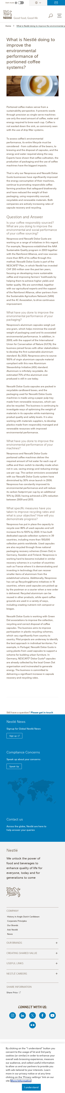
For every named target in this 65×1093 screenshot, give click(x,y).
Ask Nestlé (12, 929)
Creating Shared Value (32, 953)
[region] (32, 1068)
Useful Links (32, 963)
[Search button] (52, 15)
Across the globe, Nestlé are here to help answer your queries (26, 828)
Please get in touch (42, 712)
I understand (31, 1087)
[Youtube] (52, 1015)
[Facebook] (42, 1015)
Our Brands (12, 925)
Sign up (13, 735)
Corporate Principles (17, 920)
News (10, 934)
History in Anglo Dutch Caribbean (23, 916)
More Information (20, 1080)
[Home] (20, 14)
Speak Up (14, 766)
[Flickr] (32, 1025)
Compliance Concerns (23, 752)
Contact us (56, 2)
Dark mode (9, 2)
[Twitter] (32, 1015)
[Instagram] (12, 1015)
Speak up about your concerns (23, 759)
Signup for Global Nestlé (23, 728)
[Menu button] (59, 15)
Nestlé (15, 721)
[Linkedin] (22, 1015)
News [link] (21, 721)
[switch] (21, 2)
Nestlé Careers (32, 973)
